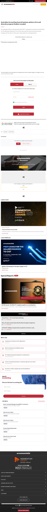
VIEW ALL (23, 333)
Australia (5, 131)
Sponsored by (11, 131)
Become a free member (40, 1)
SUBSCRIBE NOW (23, 500)
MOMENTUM (10, 1)
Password (14, 96)
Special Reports (9, 276)
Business (2, 26)
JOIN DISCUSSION (23, 187)
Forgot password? (31, 96)
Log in (17, 84)
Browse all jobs (41, 401)
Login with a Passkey (24, 114)
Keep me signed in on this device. (20, 102)
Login (32, 1)
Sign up (30, 84)
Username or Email (16, 91)
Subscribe (43, 4)
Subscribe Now (23, 167)
